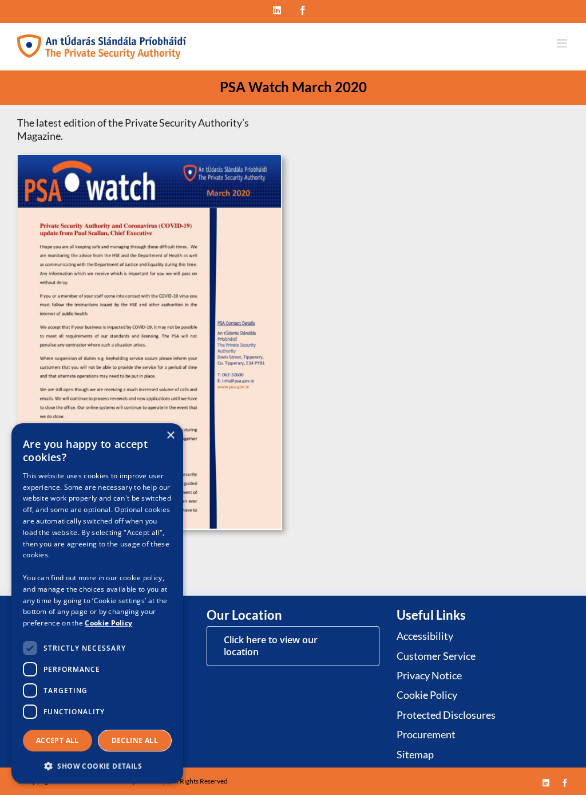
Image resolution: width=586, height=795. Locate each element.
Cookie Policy (108, 623)
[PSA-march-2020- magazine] (149, 160)
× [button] (170, 435)
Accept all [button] (57, 740)
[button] (97, 765)
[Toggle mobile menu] (563, 43)
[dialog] (97, 603)
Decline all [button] (135, 740)
